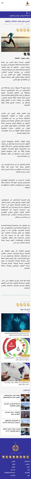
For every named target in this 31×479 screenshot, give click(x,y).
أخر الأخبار (26, 390)
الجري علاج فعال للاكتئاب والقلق (17, 21)
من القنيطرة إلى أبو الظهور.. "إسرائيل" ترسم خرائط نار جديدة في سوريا (11, 422)
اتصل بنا (12, 475)
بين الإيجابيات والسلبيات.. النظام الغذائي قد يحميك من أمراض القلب (16, 359)
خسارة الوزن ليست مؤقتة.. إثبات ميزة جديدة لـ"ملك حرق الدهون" (17, 383)
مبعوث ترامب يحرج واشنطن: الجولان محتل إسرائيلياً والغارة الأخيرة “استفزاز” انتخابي (11, 397)
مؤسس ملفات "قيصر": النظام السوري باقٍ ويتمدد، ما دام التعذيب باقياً (11, 431)
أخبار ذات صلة (25, 310)
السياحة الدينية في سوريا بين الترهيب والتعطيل (20, 16)
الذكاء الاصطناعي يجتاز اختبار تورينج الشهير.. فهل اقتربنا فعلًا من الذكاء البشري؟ (16, 334)
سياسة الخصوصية (10, 472)
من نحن (13, 470)
